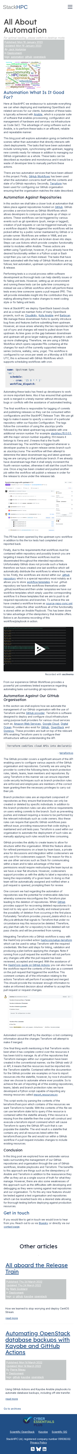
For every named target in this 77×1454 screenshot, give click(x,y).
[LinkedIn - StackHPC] (44, 1449)
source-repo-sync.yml (59, 603)
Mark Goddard (18, 1288)
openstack (39, 56)
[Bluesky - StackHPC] (38, 1449)
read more (12, 1318)
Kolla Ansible (46, 315)
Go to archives (12, 1408)
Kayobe (43, 1431)
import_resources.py (46, 1094)
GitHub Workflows (39, 176)
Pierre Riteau (17, 1369)
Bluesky (43, 1223)
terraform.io (66, 752)
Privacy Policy (38, 1442)
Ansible (38, 114)
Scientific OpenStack (22, 1431)
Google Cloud (51, 723)
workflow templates (38, 582)
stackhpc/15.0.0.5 (61, 433)
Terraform (56, 183)
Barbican (65, 315)
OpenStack (57, 727)
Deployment (14, 53)
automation (17, 56)
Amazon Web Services (27, 723)
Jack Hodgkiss (17, 49)
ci (14, 1296)
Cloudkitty (31, 315)
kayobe (28, 1296)
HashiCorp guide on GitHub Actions (29, 965)
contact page (12, 1226)
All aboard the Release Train (36, 1268)
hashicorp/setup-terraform (56, 940)
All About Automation (25, 26)
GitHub (59, 207)
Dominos (9, 730)
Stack (15, 7)
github (28, 56)
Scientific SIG (59, 1431)
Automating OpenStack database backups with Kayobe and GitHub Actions (37, 1343)
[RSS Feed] (33, 1449)
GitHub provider (35, 713)
